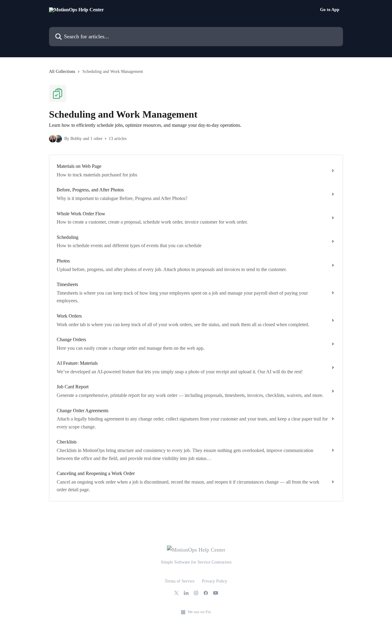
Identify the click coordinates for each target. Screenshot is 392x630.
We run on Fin (199, 611)
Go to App (329, 10)
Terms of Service (179, 581)
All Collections (62, 71)
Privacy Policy (214, 581)
